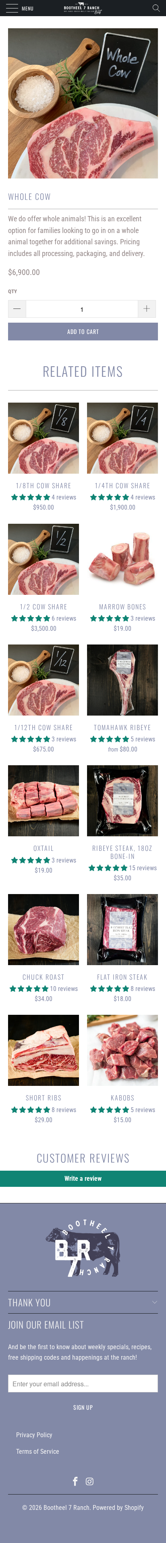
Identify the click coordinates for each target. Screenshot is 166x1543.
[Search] (158, 8)
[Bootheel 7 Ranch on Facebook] (75, 1482)
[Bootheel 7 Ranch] (83, 8)
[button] (30, 497)
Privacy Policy (34, 1435)
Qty (12, 291)
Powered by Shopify (118, 1508)
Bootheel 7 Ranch (66, 1508)
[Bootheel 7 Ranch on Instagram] (90, 1482)
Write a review (83, 1178)
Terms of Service (37, 1451)
